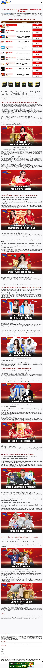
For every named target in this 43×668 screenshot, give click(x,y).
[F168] (3, 64)
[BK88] (3, 36)
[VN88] (3, 74)
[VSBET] (3, 58)
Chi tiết (37, 27)
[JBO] (3, 53)
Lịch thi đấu (3, 649)
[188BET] (3, 26)
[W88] (3, 69)
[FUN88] (3, 47)
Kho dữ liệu (3, 654)
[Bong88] (3, 31)
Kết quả (2, 651)
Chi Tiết (37, 54)
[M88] (3, 42)
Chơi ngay (37, 24)
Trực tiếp (2, 653)
